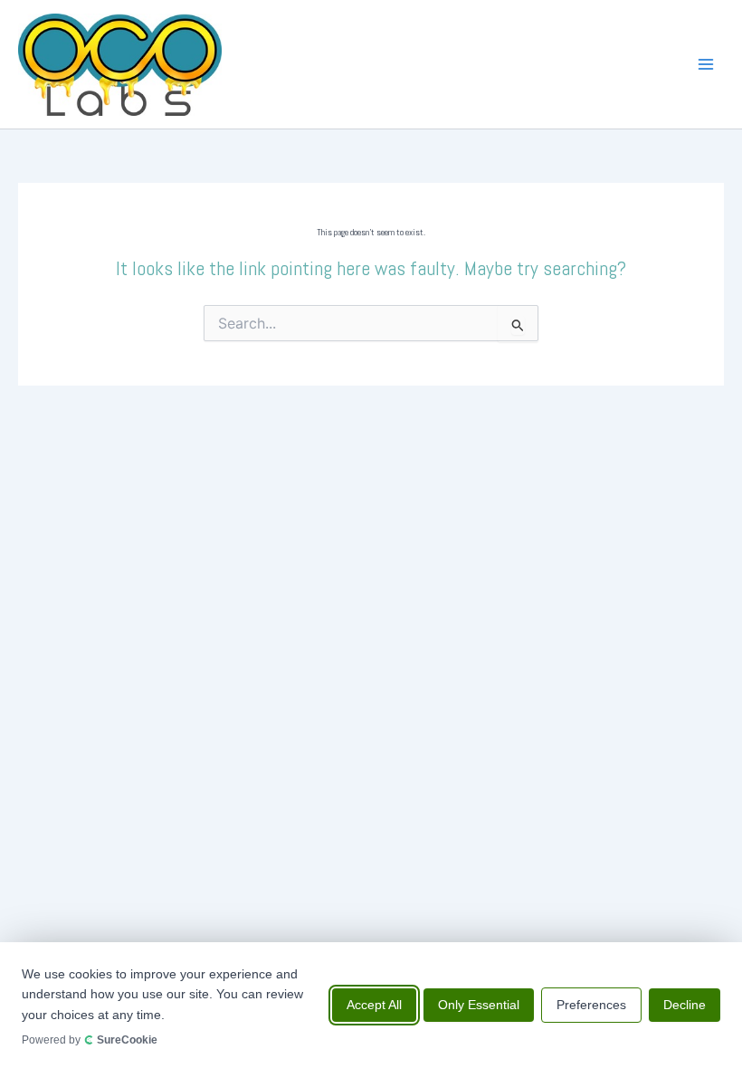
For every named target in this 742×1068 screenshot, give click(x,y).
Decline (684, 1004)
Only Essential (478, 1004)
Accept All (374, 1004)
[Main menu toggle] (706, 64)
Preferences (591, 1004)
